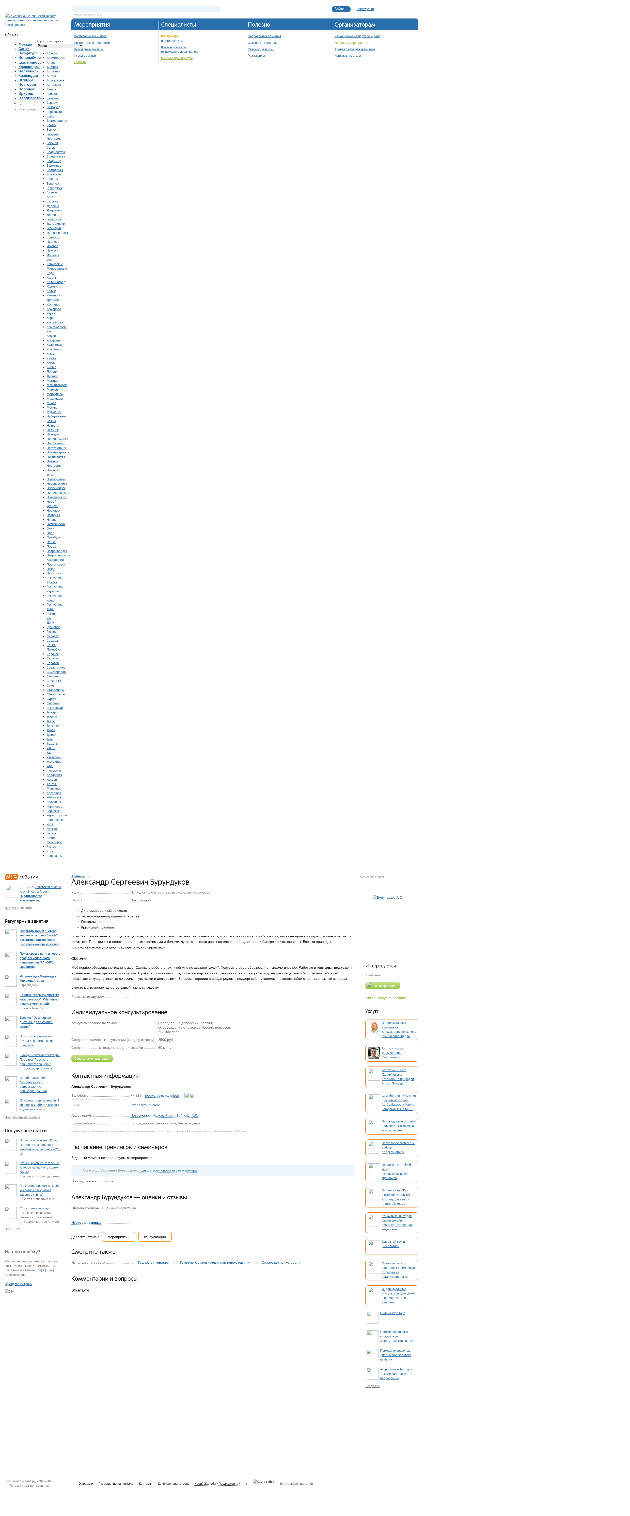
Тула (50, 739)
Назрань (53, 425)
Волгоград (54, 165)
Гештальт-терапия (153, 1262)
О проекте (86, 1483)
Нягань (51, 519)
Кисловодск (55, 322)
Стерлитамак (56, 694)
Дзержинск (55, 210)
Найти (216, 9)
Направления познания (264, 36)
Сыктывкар (55, 708)
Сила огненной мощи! (35, 1208)
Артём (51, 76)
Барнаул (52, 102)
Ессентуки (54, 228)
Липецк (52, 371)
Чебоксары (54, 797)
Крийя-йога (95, 14)
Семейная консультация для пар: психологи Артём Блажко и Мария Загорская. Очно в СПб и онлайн (399, 1104)
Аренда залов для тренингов (355, 49)
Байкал (52, 94)
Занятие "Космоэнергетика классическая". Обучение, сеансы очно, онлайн (39, 999)
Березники (54, 112)
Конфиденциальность (173, 1483)
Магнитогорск (57, 385)
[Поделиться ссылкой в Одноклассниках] (140, 996)
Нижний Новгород (27, 82)
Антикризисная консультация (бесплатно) (392, 1053)
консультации (155, 1237)
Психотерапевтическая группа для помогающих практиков (36, 1041)
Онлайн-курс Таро (392, 1313)
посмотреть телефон (162, 1095)
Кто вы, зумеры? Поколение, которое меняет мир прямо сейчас (40, 1167)
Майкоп (52, 389)
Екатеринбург (30, 62)
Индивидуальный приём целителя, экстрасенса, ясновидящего (399, 1126)
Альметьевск (56, 58)
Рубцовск (53, 627)
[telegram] (192, 1095)
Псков (51, 569)
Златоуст (53, 237)
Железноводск (57, 233)
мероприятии (118, 1237)
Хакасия (52, 779)
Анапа (51, 62)
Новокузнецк (56, 479)
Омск (50, 528)
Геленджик (54, 188)
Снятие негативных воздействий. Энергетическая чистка (396, 1336)
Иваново (53, 241)
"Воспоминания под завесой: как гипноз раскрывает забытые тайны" (40, 1190)
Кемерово (54, 309)
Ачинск (52, 89)
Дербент (53, 206)
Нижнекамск (56, 457)
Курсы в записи (85, 55)
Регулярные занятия (88, 49)
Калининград (56, 282)
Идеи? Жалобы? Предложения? (217, 1483)
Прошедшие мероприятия (92, 1181)
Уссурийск (54, 761)
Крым (51, 354)
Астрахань (54, 84)
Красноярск (29, 67)
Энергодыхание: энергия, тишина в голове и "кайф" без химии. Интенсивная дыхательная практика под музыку (40, 939)
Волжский (54, 174)
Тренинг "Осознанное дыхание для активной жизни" (36, 1022)
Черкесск (53, 811)
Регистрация (365, 9)
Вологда (52, 179)
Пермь (51, 546)
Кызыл (51, 367)
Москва (25, 44)
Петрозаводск (57, 551)
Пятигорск (54, 573)
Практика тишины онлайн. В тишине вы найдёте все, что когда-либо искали (39, 1105)
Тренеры (78, 876)
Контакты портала (348, 55)
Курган (51, 358)
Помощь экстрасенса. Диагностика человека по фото (395, 1355)
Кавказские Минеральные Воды (57, 268)
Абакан (52, 53)
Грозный (52, 201)
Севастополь (56, 667)
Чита (50, 824)
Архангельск (55, 80)
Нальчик (53, 430)
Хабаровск (54, 775)
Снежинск (54, 681)
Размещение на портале (115, 1483)
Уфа (50, 766)
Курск (51, 362)
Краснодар (28, 75)
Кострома (54, 340)
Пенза (51, 542)
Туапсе (51, 735)
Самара (52, 640)
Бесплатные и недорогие (92, 43)
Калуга (51, 291)
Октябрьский (56, 524)
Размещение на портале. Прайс (357, 36)
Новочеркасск (57, 497)
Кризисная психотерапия (282, 1262)
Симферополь (57, 672)
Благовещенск (57, 120)
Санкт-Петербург (27, 51)
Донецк (52, 215)
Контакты (145, 1483)
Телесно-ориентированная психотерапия (216, 1262)
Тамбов (52, 717)
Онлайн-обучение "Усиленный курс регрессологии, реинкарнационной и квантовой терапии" (35, 1086)
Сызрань (53, 703)
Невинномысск (57, 439)
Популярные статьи (26, 1131)
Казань (52, 277)
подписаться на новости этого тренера (168, 1170)
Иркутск (25, 93)
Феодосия (54, 770)
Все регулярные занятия (22, 1117)
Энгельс (52, 833)
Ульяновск (54, 757)
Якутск (51, 846)
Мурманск (54, 412)
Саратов (53, 663)
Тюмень (52, 743)
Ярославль (54, 856)
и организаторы (172, 41)
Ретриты (80, 62)
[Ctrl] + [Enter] (45, 1270)
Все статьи (12, 1229)
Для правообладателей (296, 1483)
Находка (53, 434)
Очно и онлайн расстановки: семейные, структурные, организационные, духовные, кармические (399, 1272)
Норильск (53, 510)
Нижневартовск (58, 452)
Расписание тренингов (90, 36)
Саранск (53, 654)
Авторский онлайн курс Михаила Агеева (40, 896)
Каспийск (53, 304)
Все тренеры (170, 36)
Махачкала (55, 398)
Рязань (51, 631)
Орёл (50, 533)
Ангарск (52, 67)
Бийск (51, 116)
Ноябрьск (53, 515)
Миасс (51, 403)
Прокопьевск (56, 564)
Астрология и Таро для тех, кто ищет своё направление (396, 1374)
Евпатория (54, 219)
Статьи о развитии (261, 49)
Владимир (54, 161)
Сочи (50, 685)
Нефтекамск (56, 443)
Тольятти (53, 725)
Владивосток (30, 98)
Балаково (53, 98)
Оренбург (53, 537)
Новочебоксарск (58, 493)
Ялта (50, 851)
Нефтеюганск (56, 448)
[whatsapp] (187, 1095)
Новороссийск (57, 483)
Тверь (51, 721)
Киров (51, 318)
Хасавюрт (54, 793)
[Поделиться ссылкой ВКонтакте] (133, 996)
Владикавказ (56, 156)
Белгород (53, 107)
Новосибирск (30, 57)
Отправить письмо (145, 1105)
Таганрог (53, 712)
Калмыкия (54, 286)
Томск (51, 730)
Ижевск (52, 246)
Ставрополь (55, 690)
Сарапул (53, 658)
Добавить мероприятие (351, 43)
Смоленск (54, 676)
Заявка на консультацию (92, 1058)
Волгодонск (55, 170)
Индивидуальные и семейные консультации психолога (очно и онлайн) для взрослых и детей (399, 1031)
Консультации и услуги (177, 58)
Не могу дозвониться (83, 1099)
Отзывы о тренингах (262, 43)
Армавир (53, 71)
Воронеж (26, 89)
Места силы (256, 55)
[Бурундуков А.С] (387, 924)
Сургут (51, 699)
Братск (51, 125)
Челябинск (28, 71)
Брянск (51, 129)
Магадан (53, 380)
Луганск (52, 376)
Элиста (52, 829)
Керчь (51, 313)
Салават (53, 636)
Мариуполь (55, 394)
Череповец (54, 806)
